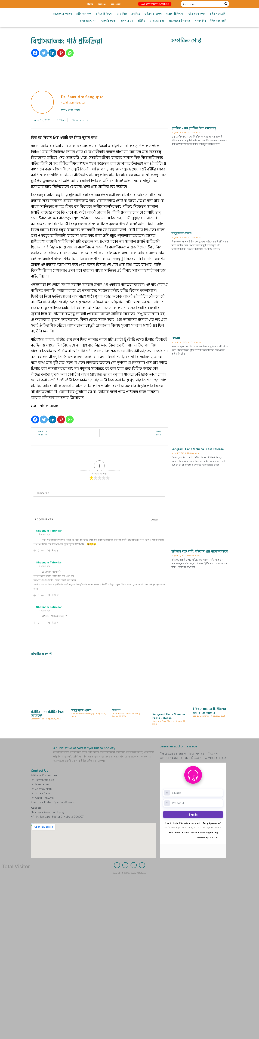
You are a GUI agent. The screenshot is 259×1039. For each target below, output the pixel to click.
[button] (154, 4)
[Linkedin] (52, 53)
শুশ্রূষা (175, 338)
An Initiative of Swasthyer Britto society (84, 748)
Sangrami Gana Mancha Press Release (197, 449)
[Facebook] (33, 4)
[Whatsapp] (70, 53)
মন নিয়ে (135, 14)
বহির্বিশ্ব (141, 21)
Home (90, 3)
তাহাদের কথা (157, 21)
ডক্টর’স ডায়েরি (218, 14)
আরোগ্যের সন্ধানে (62, 14)
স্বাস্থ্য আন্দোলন (88, 21)
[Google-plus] (45, 4)
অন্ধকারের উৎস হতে (179, 21)
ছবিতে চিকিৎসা (104, 14)
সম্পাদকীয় (200, 21)
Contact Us (116, 3)
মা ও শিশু (122, 14)
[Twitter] (39, 4)
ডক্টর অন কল (83, 14)
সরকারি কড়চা (108, 21)
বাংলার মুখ (127, 21)
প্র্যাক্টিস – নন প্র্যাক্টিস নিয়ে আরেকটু (193, 128)
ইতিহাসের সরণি (218, 21)
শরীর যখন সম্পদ (196, 14)
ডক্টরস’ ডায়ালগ (153, 14)
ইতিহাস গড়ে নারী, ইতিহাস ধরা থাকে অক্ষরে (199, 551)
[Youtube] (52, 4)
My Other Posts (71, 109)
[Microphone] (58, 4)
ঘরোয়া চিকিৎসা (174, 14)
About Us (102, 3)
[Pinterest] (61, 53)
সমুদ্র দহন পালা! (181, 233)
